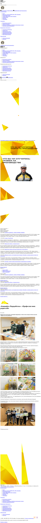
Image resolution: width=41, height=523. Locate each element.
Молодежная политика (7, 34)
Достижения (5, 19)
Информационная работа (7, 33)
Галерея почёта (5, 17)
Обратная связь (3, 36)
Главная (1, 140)
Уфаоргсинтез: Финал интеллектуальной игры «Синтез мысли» (16, 249)
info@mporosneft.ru (23, 10)
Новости (4, 140)
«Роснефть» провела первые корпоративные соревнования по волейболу (17, 261)
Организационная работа (7, 32)
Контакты (4, 39)
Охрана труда (5, 30)
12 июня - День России (8, 238)
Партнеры (4, 18)
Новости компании (6, 271)
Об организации (3, 11)
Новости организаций (10, 140)
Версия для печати (4, 429)
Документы (2, 21)
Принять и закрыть (3, 522)
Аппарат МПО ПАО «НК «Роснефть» (9, 16)
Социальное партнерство (7, 29)
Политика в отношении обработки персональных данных (13, 61)
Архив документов (6, 60)
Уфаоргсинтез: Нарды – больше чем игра (11, 243)
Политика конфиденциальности (8, 25)
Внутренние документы (7, 59)
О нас (4, 13)
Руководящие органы (6, 15)
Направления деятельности (5, 27)
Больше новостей (3, 267)
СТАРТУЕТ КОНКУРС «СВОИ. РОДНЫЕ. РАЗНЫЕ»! (14, 232)
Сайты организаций (6, 38)
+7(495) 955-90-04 (10, 10)
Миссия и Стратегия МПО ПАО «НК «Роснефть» (12, 14)
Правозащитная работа (7, 31)
